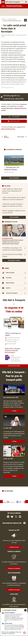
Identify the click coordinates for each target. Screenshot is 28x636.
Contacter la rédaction (14, 568)
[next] (26, 501)
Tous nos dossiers (14, 178)
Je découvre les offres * (14, 121)
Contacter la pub (14, 547)
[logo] (14, 502)
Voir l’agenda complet (14, 260)
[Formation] (25, 278)
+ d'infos (14, 411)
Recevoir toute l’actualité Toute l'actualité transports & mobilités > (14, 6)
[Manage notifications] (24, 633)
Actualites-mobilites (11, 19)
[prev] (1, 501)
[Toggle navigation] (26, 2)
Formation (8, 277)
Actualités (3, 19)
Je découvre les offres (14, 365)
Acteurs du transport (11, 293)
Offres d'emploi (10, 272)
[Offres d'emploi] (25, 273)
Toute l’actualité (14, 217)
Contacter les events (14, 589)
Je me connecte (15, 116)
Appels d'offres (10, 283)
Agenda (8, 288)
